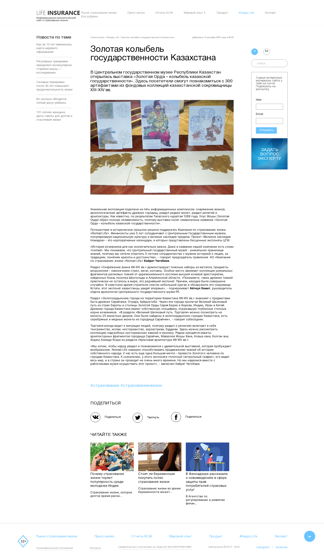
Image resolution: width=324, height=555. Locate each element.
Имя (258, 100)
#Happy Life (246, 13)
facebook (282, 547)
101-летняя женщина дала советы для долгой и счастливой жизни (54, 116)
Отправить (266, 130)
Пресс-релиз (136, 13)
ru (254, 51)
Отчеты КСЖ (164, 13)
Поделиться (113, 417)
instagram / (266, 547)
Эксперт (270, 13)
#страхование (105, 386)
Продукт (222, 13)
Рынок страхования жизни (99, 13)
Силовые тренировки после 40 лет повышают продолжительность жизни (54, 86)
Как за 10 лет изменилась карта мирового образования (54, 48)
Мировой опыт (193, 13)
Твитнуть (153, 417)
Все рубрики (89, 16)
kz (266, 51)
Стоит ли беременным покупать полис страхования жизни (156, 478)
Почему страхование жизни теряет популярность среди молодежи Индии (107, 480)
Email (259, 114)
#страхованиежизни (141, 386)
